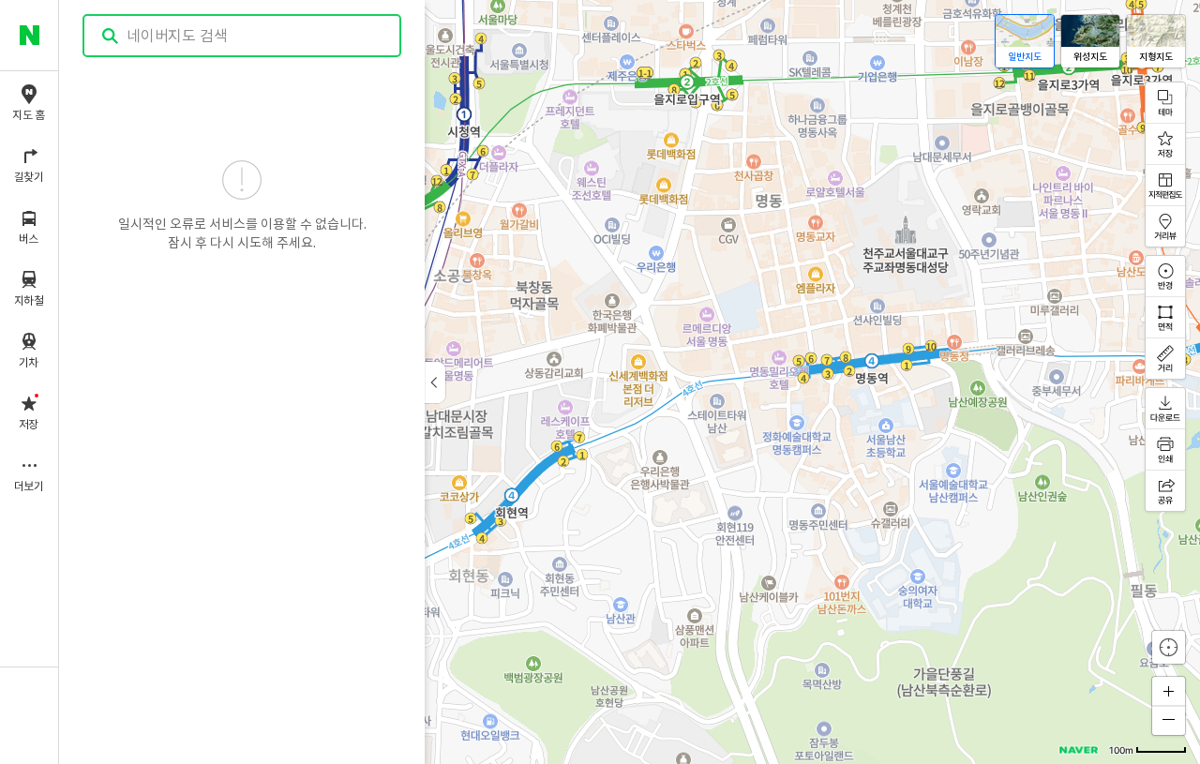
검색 (111, 36)
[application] (629, 382)
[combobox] (243, 35)
